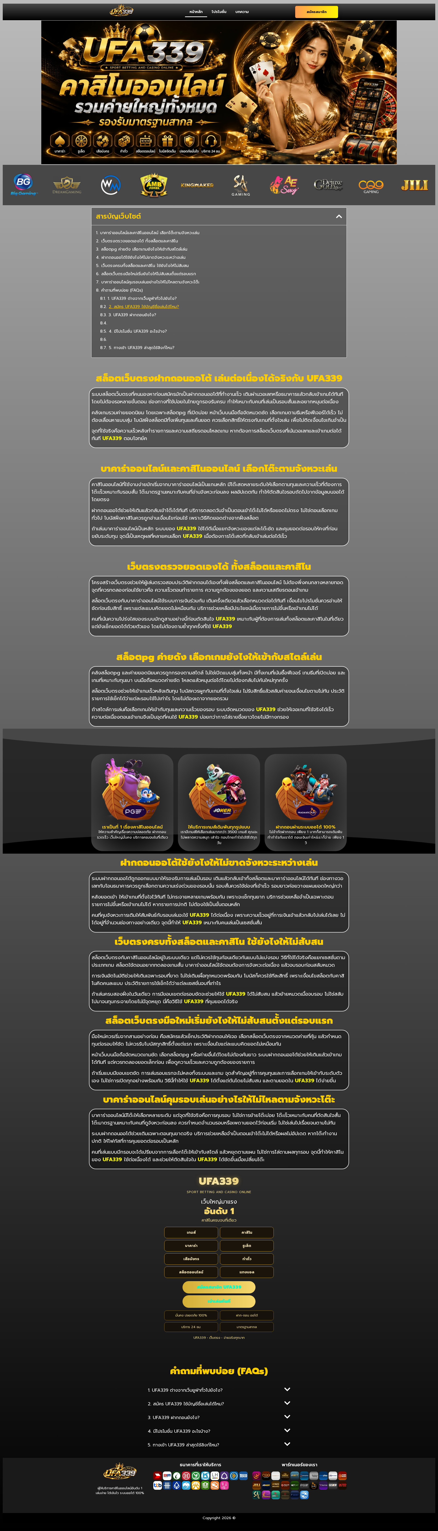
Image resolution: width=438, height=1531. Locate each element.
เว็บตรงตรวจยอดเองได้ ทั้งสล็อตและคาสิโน (139, 241)
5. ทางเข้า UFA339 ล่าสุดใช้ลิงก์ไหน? (142, 348)
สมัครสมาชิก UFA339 (219, 1287)
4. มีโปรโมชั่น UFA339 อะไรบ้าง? (138, 331)
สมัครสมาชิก (317, 11)
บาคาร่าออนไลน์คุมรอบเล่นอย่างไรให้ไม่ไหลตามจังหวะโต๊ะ (150, 282)
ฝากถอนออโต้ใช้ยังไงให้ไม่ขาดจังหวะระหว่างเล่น (143, 257)
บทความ (242, 12)
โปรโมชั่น (219, 12)
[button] (339, 216)
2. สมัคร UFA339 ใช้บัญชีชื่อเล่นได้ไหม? (144, 307)
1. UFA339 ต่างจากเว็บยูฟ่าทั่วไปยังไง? (142, 298)
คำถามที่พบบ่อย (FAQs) (122, 290)
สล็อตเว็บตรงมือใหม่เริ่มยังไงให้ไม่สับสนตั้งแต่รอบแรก (148, 274)
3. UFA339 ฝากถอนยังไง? (132, 315)
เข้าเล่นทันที (219, 1301)
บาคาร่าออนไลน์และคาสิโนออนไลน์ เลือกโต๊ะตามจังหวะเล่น (149, 233)
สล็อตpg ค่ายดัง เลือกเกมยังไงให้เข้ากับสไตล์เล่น (144, 249)
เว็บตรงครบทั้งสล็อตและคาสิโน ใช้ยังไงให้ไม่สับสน (145, 266)
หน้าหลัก (196, 12)
